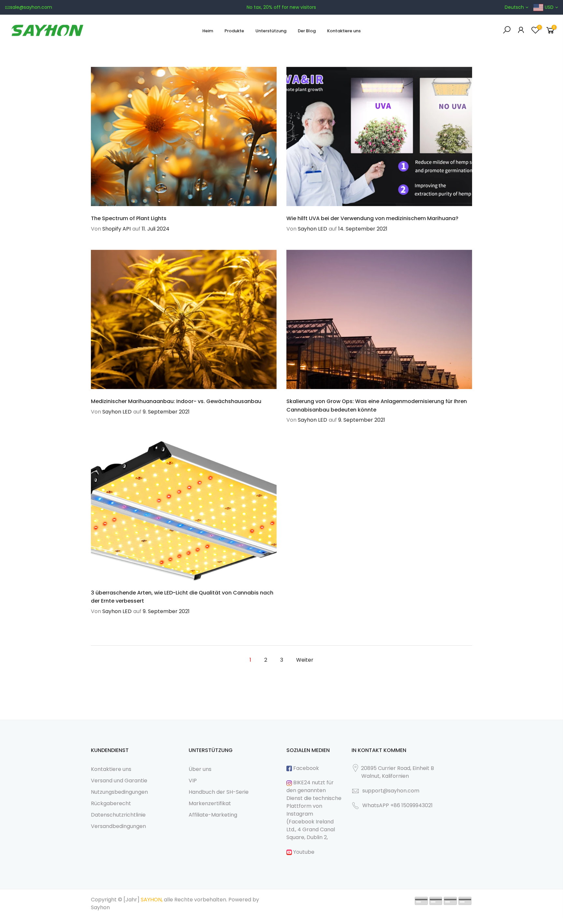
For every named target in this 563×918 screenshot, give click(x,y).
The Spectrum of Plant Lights (128, 218)
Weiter (304, 660)
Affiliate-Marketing (213, 815)
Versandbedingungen (118, 826)
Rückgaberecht (111, 803)
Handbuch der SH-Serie (219, 792)
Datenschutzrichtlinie (118, 815)
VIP (193, 780)
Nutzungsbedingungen (119, 792)
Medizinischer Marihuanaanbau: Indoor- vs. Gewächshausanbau (176, 401)
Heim (207, 31)
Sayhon (100, 907)
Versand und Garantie (119, 780)
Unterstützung (270, 31)
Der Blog (307, 31)
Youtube (303, 852)
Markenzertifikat (210, 803)
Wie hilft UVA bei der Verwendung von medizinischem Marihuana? (372, 218)
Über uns (200, 769)
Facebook (305, 768)
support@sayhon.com (390, 790)
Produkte (234, 31)
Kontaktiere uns (344, 31)
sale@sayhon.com (31, 7)
